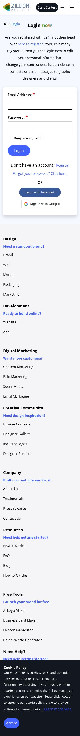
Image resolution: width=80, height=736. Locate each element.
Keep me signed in (29, 138)
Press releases (14, 508)
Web (6, 265)
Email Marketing (16, 396)
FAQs (7, 555)
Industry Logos (15, 444)
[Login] (62, 7)
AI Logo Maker (14, 610)
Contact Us (12, 518)
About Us (10, 488)
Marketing (11, 294)
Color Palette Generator (22, 640)
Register (62, 165)
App (6, 332)
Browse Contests (16, 424)
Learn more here (57, 709)
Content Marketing (18, 367)
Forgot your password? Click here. (40, 173)
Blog (6, 565)
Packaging (11, 284)
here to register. (31, 44)
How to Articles (15, 575)
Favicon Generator (18, 630)
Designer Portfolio (18, 453)
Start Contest (47, 7)
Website (9, 322)
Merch (8, 274)
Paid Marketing (15, 376)
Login (15, 24)
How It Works (14, 546)
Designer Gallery (16, 434)
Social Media (13, 386)
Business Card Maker (20, 620)
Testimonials (13, 498)
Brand (8, 255)
